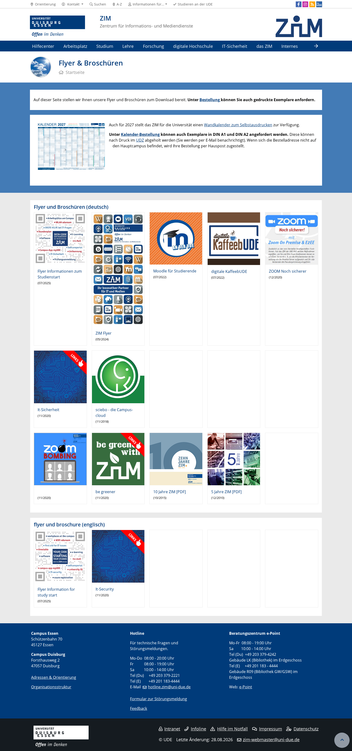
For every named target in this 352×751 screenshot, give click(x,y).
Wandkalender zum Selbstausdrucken (238, 124)
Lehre (128, 46)
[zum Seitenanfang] (342, 740)
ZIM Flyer (104, 333)
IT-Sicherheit (234, 46)
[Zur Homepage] (57, 26)
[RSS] (312, 4)
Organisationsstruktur (51, 687)
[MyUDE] (319, 4)
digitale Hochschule (193, 46)
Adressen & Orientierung (53, 677)
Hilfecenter (43, 46)
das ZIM (264, 46)
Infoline (198, 729)
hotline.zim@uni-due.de (169, 687)
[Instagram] (305, 4)
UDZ (140, 140)
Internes (289, 46)
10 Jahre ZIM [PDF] (169, 491)
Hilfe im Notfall (232, 729)
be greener (105, 491)
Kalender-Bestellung (140, 134)
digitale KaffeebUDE (229, 271)
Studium (104, 46)
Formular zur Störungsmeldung (158, 698)
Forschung (153, 46)
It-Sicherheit (48, 409)
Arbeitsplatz (75, 46)
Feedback (138, 708)
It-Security (105, 589)
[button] (72, 4)
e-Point (245, 687)
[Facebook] (298, 4)
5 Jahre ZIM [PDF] (226, 491)
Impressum (270, 729)
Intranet (172, 729)
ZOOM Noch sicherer (288, 271)
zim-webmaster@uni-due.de (271, 739)
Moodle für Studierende (174, 271)
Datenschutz (306, 729)
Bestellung (210, 99)
